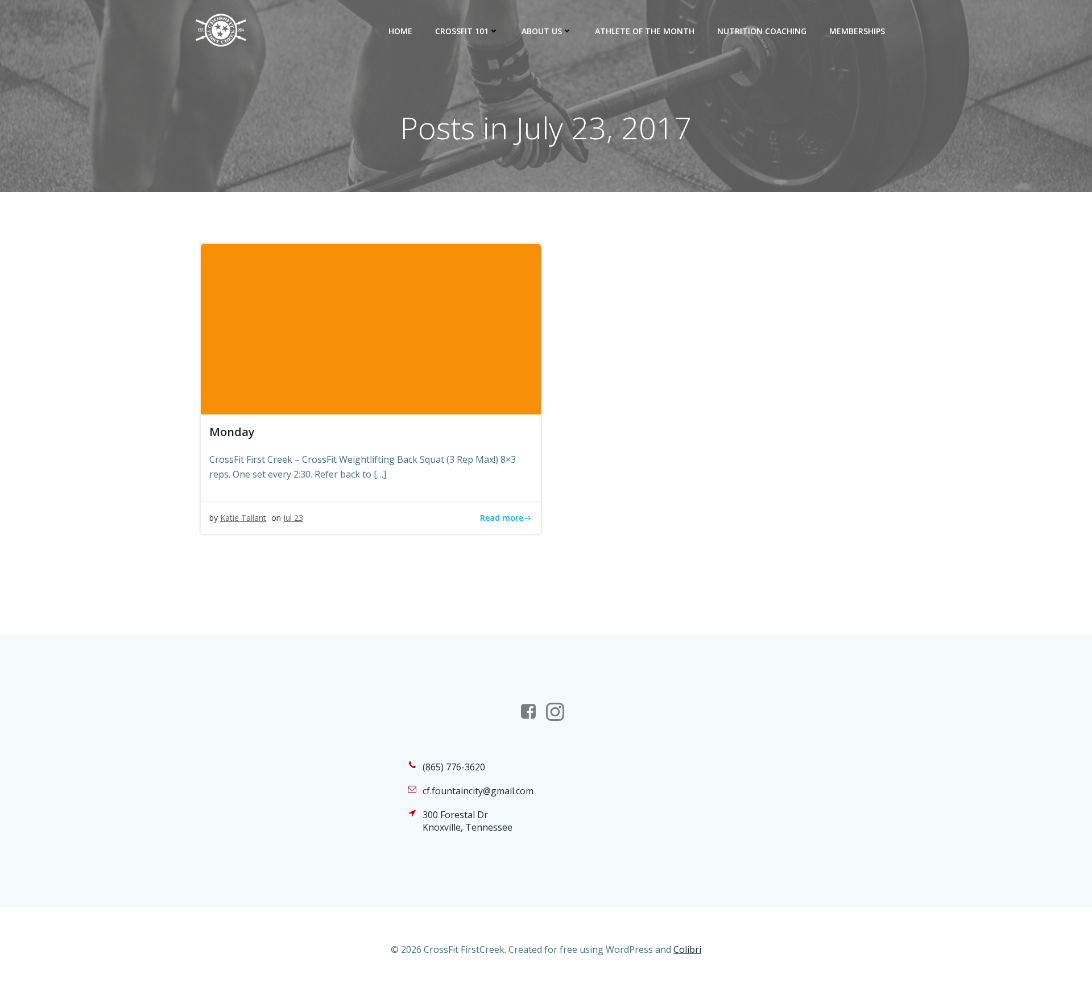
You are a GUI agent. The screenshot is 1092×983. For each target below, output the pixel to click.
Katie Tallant (243, 517)
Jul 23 (293, 517)
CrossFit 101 (462, 31)
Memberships (857, 31)
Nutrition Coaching (761, 31)
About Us (542, 31)
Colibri (687, 949)
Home (400, 31)
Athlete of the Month (644, 31)
